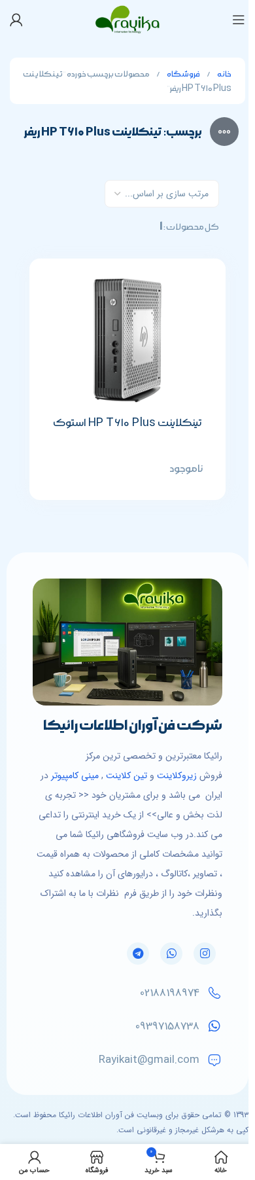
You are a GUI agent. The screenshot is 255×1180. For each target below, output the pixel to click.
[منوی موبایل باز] (239, 20)
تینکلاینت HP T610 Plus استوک (128, 423)
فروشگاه (183, 74)
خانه (223, 74)
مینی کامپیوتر (75, 775)
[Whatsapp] (171, 953)
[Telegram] (138, 953)
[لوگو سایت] (128, 19)
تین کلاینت (126, 775)
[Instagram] (205, 953)
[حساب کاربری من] (16, 20)
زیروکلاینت (177, 775)
